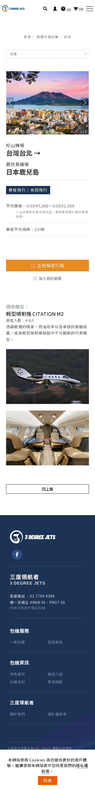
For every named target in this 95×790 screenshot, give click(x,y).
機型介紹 (55, 674)
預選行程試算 (47, 36)
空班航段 (55, 641)
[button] (45, 9)
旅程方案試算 (89, 693)
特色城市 (17, 674)
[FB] (16, 554)
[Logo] (13, 8)
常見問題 (55, 681)
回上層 (47, 489)
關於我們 (17, 713)
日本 (67, 36)
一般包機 (17, 641)
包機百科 (17, 681)
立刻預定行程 (50, 265)
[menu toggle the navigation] (89, 9)
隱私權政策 (57, 713)
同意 (47, 780)
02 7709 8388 (42, 596)
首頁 (27, 36)
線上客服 (89, 748)
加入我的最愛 (50, 278)
